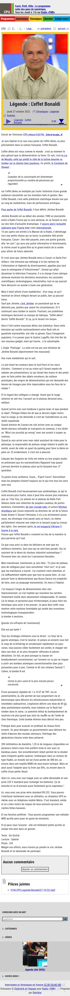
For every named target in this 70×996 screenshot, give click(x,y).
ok (65, 919)
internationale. (44, 227)
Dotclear (37, 992)
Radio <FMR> (48, 12)
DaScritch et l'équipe (25, 988)
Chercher (48, 18)
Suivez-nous (62, 18)
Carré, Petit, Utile (32, 8)
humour (11, 115)
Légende (54, 111)
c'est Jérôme (27, 303)
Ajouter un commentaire (35, 869)
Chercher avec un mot (14, 912)
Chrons (36, 18)
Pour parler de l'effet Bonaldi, (16, 209)
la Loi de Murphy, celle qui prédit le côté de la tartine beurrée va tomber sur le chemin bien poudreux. (34, 159)
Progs (7, 18)
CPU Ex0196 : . (43, 134)
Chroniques (42, 111)
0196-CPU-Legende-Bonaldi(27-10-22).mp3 (33, 890)
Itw (22, 18)
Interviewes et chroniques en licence (33, 984)
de (36, 507)
